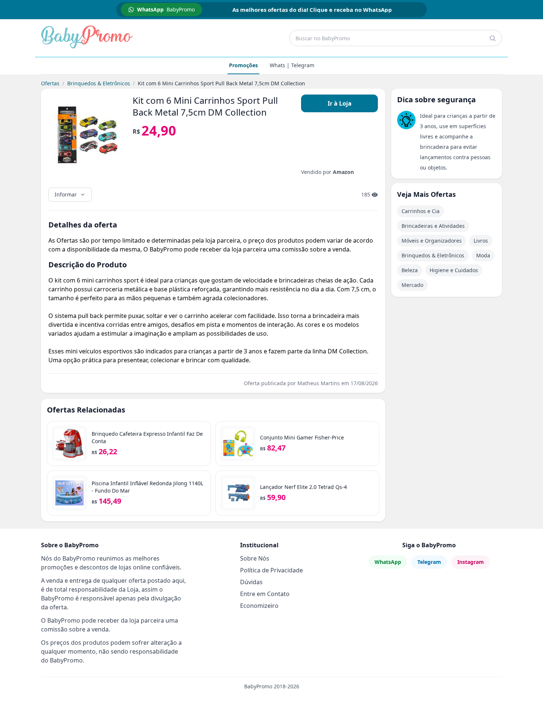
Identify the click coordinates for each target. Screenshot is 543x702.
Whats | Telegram (292, 65)
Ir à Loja (340, 103)
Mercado (412, 284)
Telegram (429, 561)
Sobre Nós (254, 558)
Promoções (243, 65)
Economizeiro (259, 606)
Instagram (470, 561)
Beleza (410, 270)
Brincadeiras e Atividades (433, 225)
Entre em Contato (265, 594)
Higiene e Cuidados (454, 270)
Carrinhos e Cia (421, 211)
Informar (66, 194)
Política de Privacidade (271, 570)
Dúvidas (251, 582)
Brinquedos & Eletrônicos (98, 83)
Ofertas (50, 83)
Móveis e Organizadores (432, 240)
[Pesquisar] (492, 38)
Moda (483, 255)
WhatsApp (388, 561)
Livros (481, 240)
